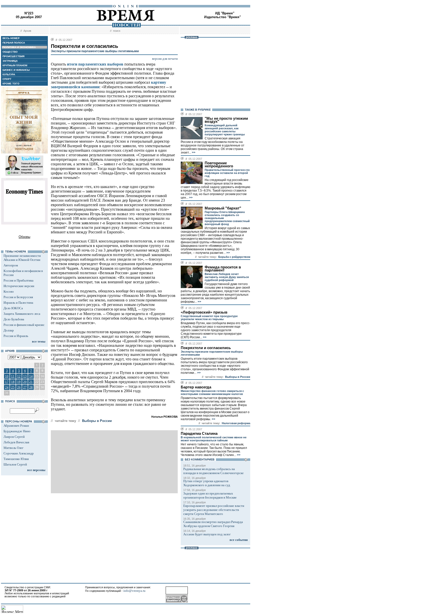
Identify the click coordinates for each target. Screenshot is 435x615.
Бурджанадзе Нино (17, 431)
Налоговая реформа (236, 423)
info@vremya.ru (134, 591)
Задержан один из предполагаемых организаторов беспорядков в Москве (210, 495)
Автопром (11, 265)
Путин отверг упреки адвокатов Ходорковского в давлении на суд (206, 483)
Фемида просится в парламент (223, 268)
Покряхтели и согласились (206, 348)
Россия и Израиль (16, 336)
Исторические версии (19, 286)
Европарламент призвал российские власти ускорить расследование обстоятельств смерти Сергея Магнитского (213, 510)
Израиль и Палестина (18, 302)
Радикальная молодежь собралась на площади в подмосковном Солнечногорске (213, 471)
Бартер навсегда (196, 387)
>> (193, 152)
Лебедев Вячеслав (16, 442)
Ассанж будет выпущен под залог (207, 534)
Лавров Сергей (14, 437)
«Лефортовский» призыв (204, 312)
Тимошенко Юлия (16, 459)
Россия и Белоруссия (18, 297)
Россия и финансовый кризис (24, 325)
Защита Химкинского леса (22, 314)
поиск (116, 30)
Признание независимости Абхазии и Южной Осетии (22, 258)
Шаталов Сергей (15, 464)
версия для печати (165, 58)
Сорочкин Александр (19, 453)
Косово (9, 291)
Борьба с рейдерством (234, 256)
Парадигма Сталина (199, 434)
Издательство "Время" (222, 17)
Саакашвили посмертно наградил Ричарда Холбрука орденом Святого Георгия (213, 524)
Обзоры (24, 237)
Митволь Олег (13, 448)
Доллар (9, 330)
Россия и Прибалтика (18, 280)
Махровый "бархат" (223, 208)
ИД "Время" (224, 13)
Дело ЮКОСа (13, 308)
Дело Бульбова (14, 319)
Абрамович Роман (16, 425)
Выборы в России (97, 421)
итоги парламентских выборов (95, 64)
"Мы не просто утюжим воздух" (226, 120)
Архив (27, 30)
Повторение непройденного (219, 164)
